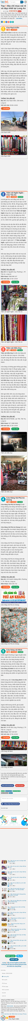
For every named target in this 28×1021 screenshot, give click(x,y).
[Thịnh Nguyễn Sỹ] (8, 937)
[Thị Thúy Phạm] (8, 948)
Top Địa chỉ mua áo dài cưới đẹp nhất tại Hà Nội (16, 907)
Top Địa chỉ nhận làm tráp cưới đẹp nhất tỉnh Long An (17, 935)
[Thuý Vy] (8, 915)
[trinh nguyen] (8, 932)
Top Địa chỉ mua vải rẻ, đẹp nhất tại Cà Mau (17, 878)
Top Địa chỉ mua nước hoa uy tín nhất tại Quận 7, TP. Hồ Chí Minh (16, 889)
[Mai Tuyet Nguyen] (8, 909)
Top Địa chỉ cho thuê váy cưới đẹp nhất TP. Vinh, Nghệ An (17, 930)
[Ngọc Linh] (8, 885)
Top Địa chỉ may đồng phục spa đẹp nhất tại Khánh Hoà (17, 901)
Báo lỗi (19, 11)
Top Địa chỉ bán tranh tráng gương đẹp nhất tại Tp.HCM (17, 894)
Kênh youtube (5, 989)
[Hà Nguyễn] (8, 943)
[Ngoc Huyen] (8, 880)
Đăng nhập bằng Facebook (11, 803)
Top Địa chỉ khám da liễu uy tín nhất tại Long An (17, 946)
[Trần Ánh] (8, 896)
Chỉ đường (14, 29)
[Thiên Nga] (8, 891)
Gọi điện (21, 197)
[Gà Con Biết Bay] (8, 920)
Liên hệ (4, 996)
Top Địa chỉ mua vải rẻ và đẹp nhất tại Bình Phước (17, 861)
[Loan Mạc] (8, 926)
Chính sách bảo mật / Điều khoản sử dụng (11, 1014)
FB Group (4, 983)
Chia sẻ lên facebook (7, 785)
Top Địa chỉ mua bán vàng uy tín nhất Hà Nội (16, 924)
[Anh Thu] (2, 11)
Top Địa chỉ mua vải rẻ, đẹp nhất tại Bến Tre (17, 867)
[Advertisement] (14, 174)
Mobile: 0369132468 (7, 973)
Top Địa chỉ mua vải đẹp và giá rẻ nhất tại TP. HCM (17, 918)
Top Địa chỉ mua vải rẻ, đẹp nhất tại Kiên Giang (17, 913)
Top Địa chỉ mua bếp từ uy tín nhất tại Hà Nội (17, 883)
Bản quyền (4, 979)
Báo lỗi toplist (20, 785)
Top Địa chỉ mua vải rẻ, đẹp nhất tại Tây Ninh (17, 872)
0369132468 (10, 1006)
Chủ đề (4, 992)
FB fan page (5, 986)
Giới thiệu (3, 970)
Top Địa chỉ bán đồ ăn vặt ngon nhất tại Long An (17, 941)
